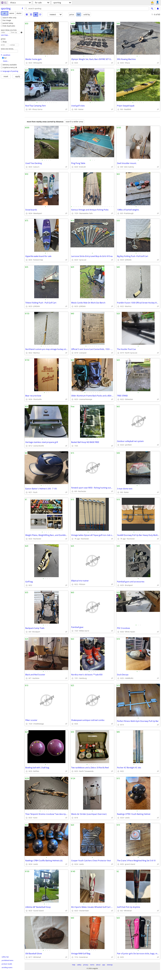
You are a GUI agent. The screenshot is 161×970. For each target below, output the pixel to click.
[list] (27, 14)
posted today (8, 23)
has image (7, 20)
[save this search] (158, 8)
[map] (40, 14)
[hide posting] (66, 62)
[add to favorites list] (26, 62)
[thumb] (31, 14)
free (5, 41)
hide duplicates (9, 26)
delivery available (10, 65)
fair (5, 58)
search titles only (9, 17)
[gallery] (35, 14)
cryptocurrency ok (10, 67)
